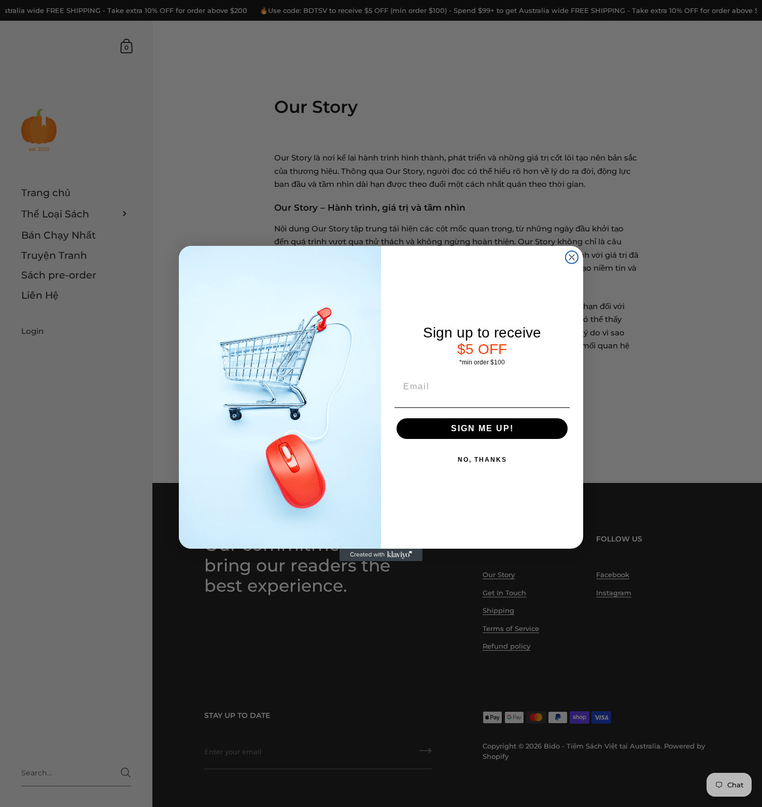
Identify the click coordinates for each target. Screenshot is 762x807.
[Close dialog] (572, 257)
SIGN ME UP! (482, 428)
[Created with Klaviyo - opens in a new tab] (381, 555)
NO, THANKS (482, 459)
